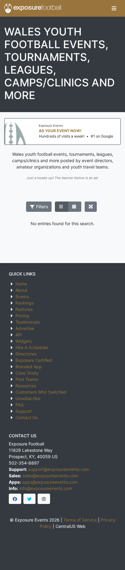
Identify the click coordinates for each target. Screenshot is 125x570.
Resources (25, 385)
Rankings (24, 302)
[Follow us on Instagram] (44, 499)
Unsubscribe (27, 398)
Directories (26, 353)
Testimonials (27, 322)
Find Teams (26, 379)
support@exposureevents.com (58, 469)
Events (22, 296)
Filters (41, 206)
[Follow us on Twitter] (29, 499)
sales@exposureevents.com (50, 475)
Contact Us (26, 417)
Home (21, 283)
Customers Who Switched (40, 392)
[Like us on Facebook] (15, 499)
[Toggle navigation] (114, 8)
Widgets (23, 341)
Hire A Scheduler (32, 347)
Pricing (22, 315)
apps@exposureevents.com (50, 482)
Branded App (28, 366)
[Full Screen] (91, 207)
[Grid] (74, 207)
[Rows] (61, 207)
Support (23, 411)
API (18, 334)
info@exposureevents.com (45, 488)
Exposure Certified (33, 360)
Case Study (27, 372)
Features (23, 309)
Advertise (24, 328)
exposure (36, 8)
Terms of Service (80, 519)
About (21, 290)
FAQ (19, 404)
